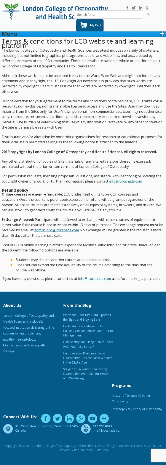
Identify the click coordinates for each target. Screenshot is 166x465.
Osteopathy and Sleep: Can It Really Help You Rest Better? (88, 344)
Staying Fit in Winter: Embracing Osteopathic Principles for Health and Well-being (86, 373)
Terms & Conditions (148, 446)
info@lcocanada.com (125, 181)
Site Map (102, 450)
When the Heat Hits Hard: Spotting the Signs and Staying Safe (87, 317)
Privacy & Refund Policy (76, 450)
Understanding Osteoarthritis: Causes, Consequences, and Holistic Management (88, 330)
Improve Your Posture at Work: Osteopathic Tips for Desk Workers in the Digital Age (87, 357)
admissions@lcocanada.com (56, 230)
